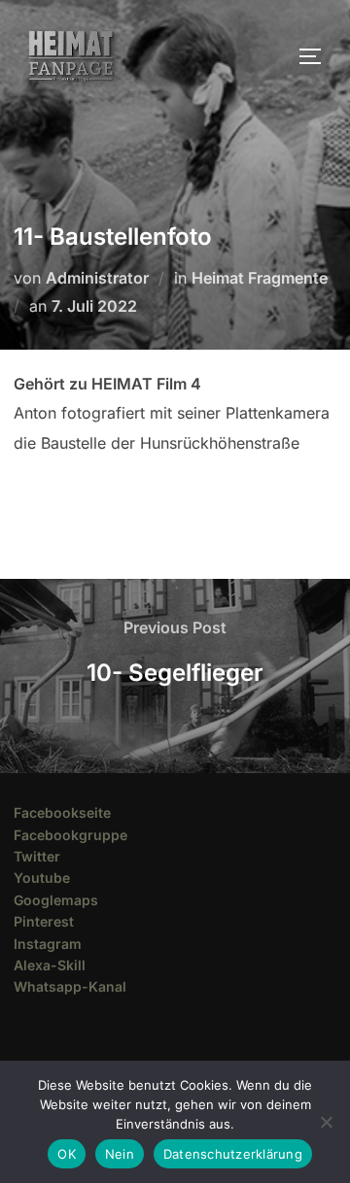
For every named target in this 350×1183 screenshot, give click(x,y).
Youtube (42, 877)
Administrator (97, 277)
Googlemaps (56, 900)
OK (66, 1154)
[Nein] (325, 1122)
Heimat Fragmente (260, 277)
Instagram (48, 943)
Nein (119, 1154)
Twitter (37, 856)
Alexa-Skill (50, 965)
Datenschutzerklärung (232, 1154)
